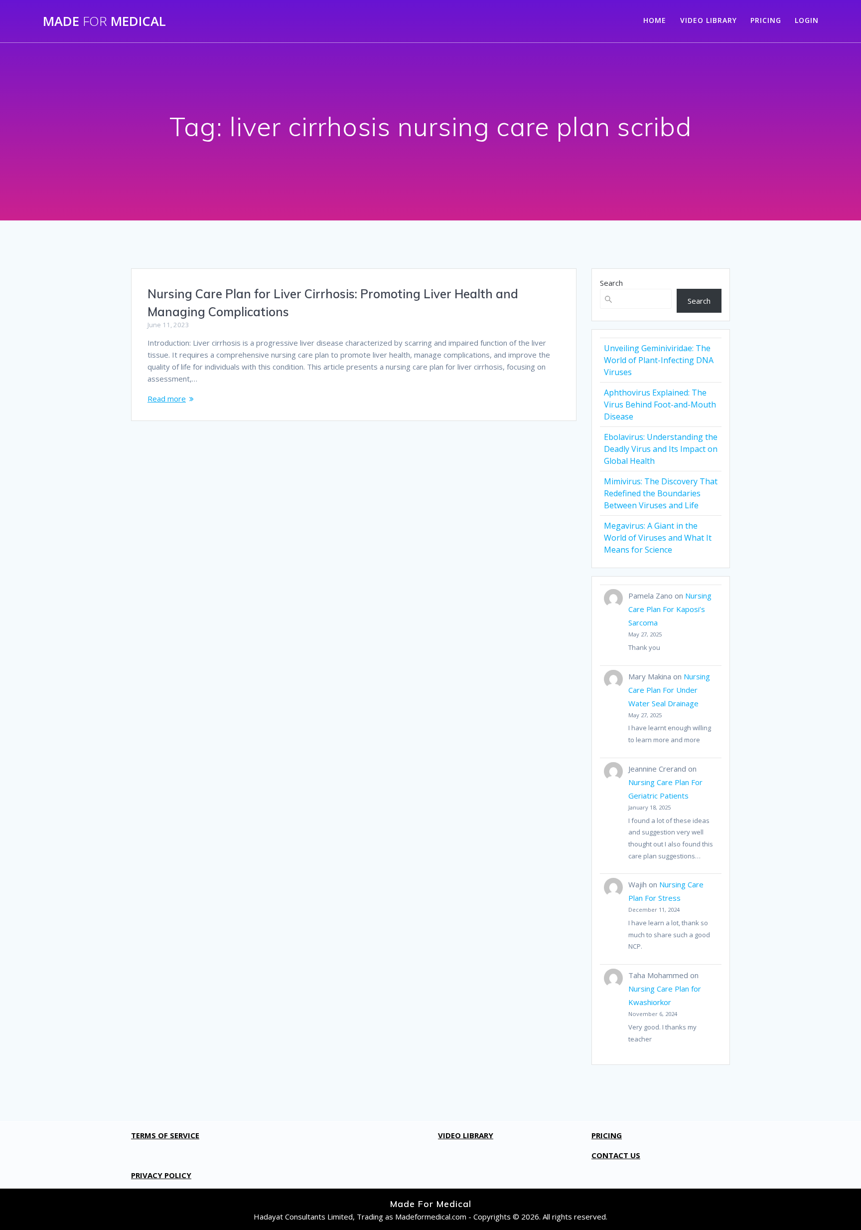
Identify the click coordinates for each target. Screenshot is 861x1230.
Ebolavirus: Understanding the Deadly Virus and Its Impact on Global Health (661, 448)
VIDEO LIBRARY (708, 20)
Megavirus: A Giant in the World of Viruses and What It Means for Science (658, 537)
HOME (654, 20)
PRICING (765, 20)
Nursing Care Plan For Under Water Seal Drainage (669, 689)
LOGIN (807, 20)
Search (611, 283)
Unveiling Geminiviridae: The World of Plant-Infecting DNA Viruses (659, 360)
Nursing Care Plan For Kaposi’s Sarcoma (670, 609)
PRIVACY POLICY (161, 1175)
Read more (166, 399)
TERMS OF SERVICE (165, 1135)
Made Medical (104, 21)
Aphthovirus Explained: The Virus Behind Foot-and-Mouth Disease (660, 404)
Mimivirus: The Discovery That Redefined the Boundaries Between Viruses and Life (661, 493)
